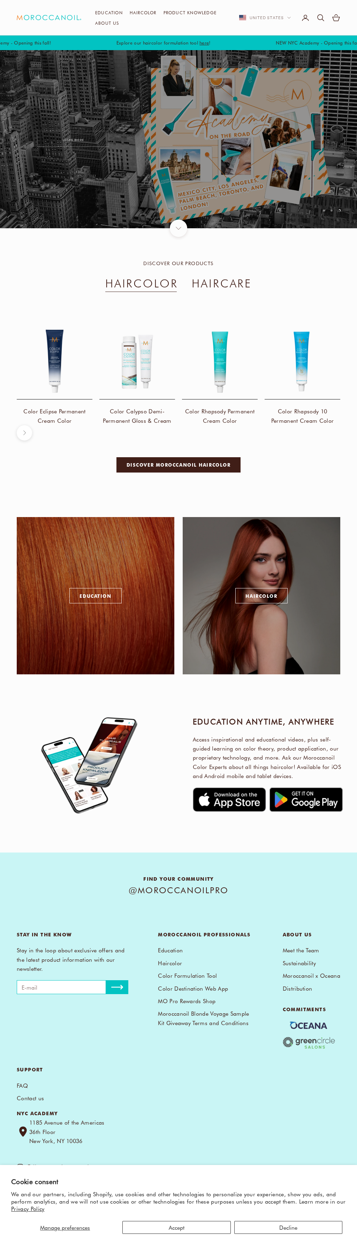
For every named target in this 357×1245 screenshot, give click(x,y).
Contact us (30, 1098)
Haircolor (143, 12)
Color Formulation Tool (187, 975)
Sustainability (299, 963)
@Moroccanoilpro (179, 889)
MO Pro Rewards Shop (186, 1001)
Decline (288, 1227)
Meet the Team (301, 950)
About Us (107, 23)
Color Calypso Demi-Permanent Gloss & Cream (137, 415)
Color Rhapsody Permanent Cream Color (220, 415)
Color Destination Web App (193, 988)
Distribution (297, 988)
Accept (176, 1227)
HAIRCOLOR (141, 282)
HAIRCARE (222, 282)
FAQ (22, 1085)
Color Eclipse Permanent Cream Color (54, 415)
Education (109, 12)
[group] (178, 139)
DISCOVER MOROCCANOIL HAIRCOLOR (179, 465)
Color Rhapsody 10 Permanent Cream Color (302, 415)
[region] (178, 139)
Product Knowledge (190, 12)
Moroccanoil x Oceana (311, 975)
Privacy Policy (27, 1208)
